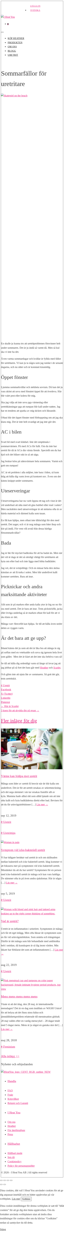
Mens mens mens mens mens (19, 996)
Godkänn (26, 1199)
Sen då (11, 1157)
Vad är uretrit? (10, 921)
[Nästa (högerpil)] (4, 1184)
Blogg (12, 51)
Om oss (12, 46)
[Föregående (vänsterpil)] (1, 1184)
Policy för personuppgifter (21, 1165)
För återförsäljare (16, 1130)
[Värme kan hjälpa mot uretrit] (32, 768)
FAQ (10, 1090)
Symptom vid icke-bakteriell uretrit (23, 850)
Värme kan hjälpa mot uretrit (19, 776)
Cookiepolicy (14, 1161)
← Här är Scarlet (10, 706)
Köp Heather (16, 38)
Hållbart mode (15, 1153)
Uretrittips (9, 833)
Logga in (35, 6)
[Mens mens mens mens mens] (32, 989)
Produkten (15, 42)
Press (10, 1134)
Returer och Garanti (18, 1103)
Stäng (3, 1229)
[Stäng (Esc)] (11, 1180)
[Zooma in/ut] (1, 1180)
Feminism (9, 1046)
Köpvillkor (13, 1098)
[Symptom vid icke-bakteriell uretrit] (10, 842)
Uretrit (13, 55)
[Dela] (8, 1180)
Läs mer (42, 804)
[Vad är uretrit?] (32, 913)
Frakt (10, 1094)
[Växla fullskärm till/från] (4, 1180)
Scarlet (56, 667)
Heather (44, 667)
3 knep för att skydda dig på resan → (20, 710)
